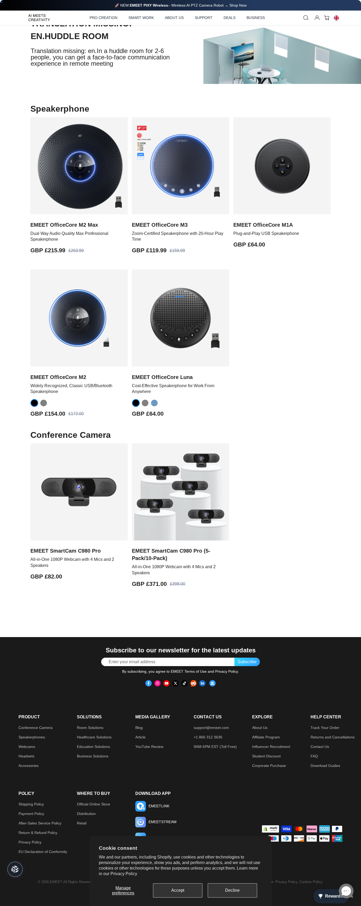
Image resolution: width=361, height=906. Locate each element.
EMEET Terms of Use (189, 671)
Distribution (86, 814)
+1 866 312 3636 (208, 737)
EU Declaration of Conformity (42, 852)
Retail (81, 823)
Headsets (26, 756)
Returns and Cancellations (333, 737)
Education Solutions (93, 746)
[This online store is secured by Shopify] (270, 829)
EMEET (56, 882)
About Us (259, 727)
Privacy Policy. (287, 882)
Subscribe (247, 662)
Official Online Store (93, 804)
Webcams (26, 746)
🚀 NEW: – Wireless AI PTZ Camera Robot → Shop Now (181, 5)
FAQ (314, 756)
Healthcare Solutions (94, 737)
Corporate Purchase (269, 765)
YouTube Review (149, 746)
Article (140, 737)
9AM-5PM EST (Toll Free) (215, 746)
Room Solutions (90, 727)
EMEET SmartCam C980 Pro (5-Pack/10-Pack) (171, 554)
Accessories (28, 765)
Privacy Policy (123, 873)
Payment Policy (31, 814)
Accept (177, 890)
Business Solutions (92, 756)
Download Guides (325, 765)
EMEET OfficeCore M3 (160, 225)
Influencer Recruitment (271, 746)
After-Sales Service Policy (39, 823)
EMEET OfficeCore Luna (162, 377)
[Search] (306, 18)
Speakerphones (31, 737)
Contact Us (320, 746)
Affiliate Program (266, 737)
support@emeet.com (211, 727)
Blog (139, 727)
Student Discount (266, 756)
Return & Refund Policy (37, 833)
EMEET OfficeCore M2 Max (64, 225)
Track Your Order (325, 727)
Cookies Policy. (311, 882)
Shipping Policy (31, 804)
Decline (232, 890)
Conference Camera (35, 727)
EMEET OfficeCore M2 (58, 377)
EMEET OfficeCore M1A (263, 225)
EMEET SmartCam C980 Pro (65, 551)
